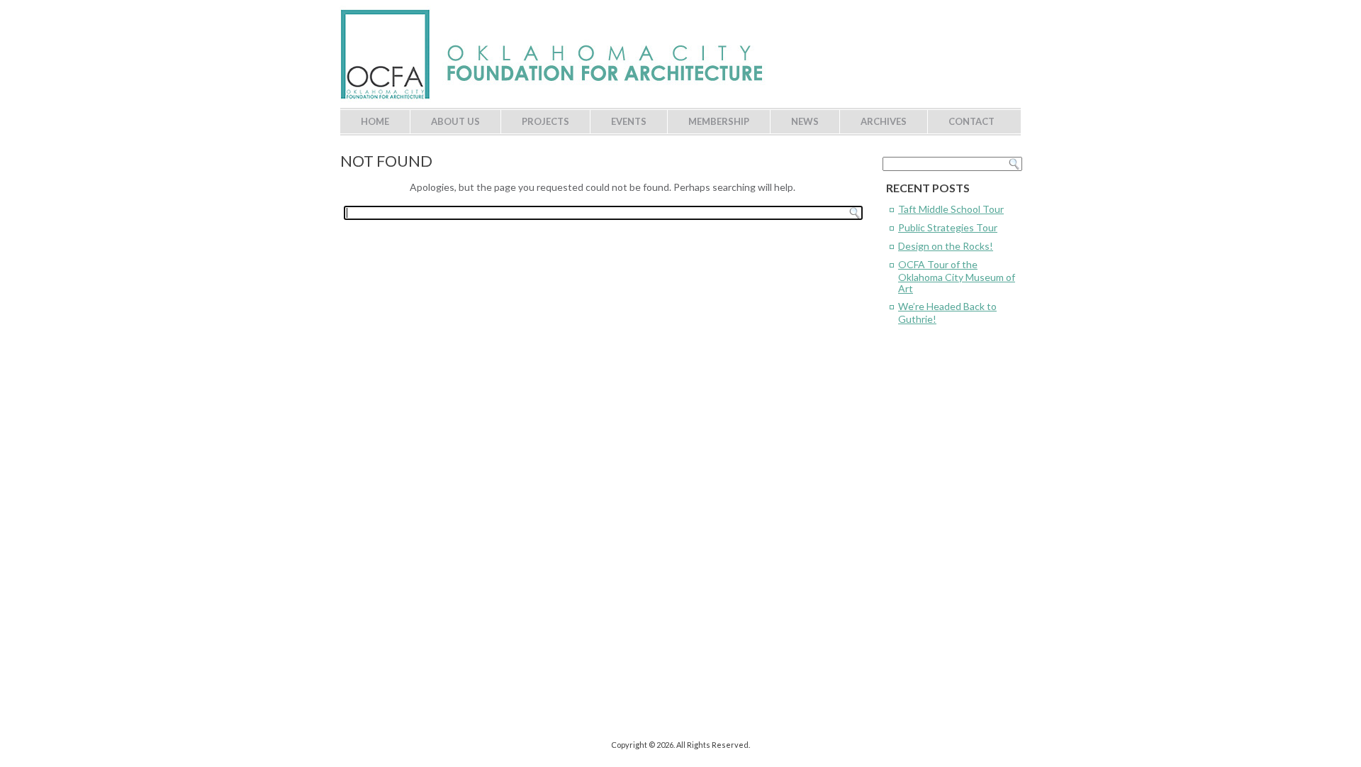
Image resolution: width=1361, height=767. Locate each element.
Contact (971, 121)
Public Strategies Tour (947, 227)
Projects (545, 121)
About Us (455, 121)
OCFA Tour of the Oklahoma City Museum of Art (956, 276)
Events (628, 121)
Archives (884, 121)
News (805, 121)
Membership (718, 121)
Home (375, 121)
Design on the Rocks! (945, 246)
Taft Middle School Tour (951, 209)
